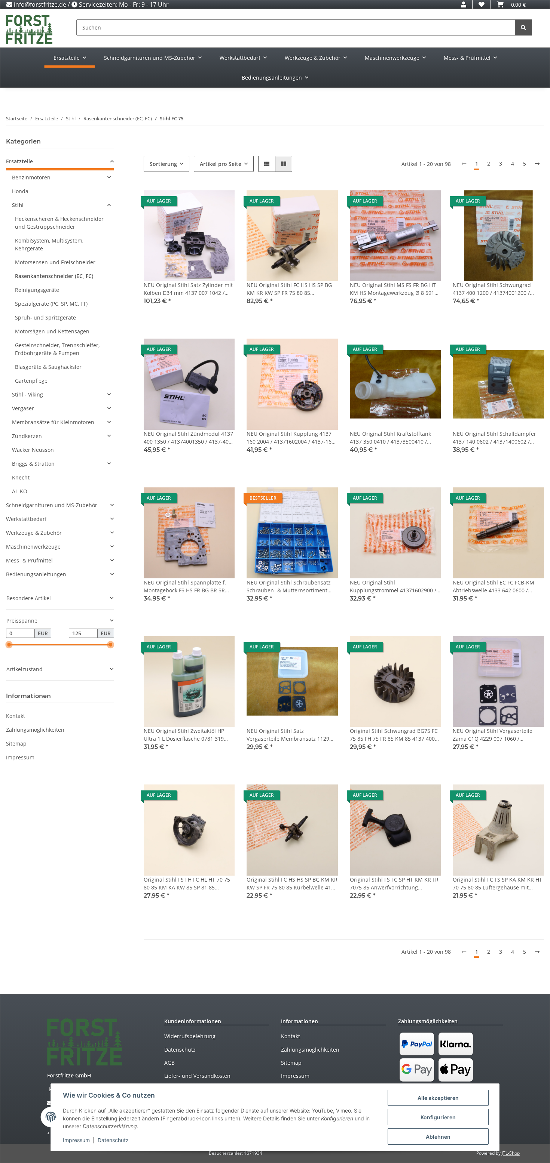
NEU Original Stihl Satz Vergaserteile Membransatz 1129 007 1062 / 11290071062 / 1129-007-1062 (291, 735)
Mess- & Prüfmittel (29, 560)
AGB (169, 1062)
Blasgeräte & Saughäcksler (48, 366)
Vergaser (23, 408)
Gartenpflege (31, 380)
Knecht (21, 477)
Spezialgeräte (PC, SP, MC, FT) (51, 303)
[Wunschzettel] (482, 4)
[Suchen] (523, 27)
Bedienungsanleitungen (36, 574)
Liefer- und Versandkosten (197, 1075)
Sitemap (16, 743)
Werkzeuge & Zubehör (34, 532)
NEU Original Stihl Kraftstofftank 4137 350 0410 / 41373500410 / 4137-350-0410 (390, 437)
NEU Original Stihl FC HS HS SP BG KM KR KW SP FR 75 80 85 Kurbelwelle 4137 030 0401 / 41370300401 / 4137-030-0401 (289, 289)
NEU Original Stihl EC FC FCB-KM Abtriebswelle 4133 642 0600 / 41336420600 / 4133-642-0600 (493, 586)
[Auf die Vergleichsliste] (202, 203)
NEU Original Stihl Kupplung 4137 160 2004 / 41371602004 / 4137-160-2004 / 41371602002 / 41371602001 (291, 437)
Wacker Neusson (33, 449)
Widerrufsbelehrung (190, 1036)
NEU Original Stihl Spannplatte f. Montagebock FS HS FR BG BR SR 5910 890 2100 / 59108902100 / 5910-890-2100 (185, 586)
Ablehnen (438, 1136)
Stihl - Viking (27, 394)
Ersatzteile (19, 161)
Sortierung (163, 163)
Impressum (20, 757)
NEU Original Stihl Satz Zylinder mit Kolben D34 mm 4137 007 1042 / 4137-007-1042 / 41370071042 (188, 289)
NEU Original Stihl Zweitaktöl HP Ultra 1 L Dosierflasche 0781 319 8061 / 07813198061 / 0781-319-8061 (184, 735)
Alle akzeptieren (438, 1098)
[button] (463, 4)
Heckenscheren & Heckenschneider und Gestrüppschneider (59, 222)
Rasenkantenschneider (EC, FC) (54, 276)
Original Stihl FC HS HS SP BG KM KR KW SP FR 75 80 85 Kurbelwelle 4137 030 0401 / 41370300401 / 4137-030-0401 (292, 883)
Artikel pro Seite (220, 163)
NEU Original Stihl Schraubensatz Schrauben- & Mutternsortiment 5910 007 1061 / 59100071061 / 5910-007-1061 (289, 586)
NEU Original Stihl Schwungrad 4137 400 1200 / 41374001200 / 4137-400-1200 (492, 289)
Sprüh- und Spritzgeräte (45, 317)
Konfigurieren (438, 1117)
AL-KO (19, 491)
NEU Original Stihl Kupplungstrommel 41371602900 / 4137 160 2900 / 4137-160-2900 (393, 586)
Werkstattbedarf (26, 518)
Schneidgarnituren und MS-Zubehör (51, 505)
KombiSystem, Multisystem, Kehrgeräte (49, 244)
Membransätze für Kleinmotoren (53, 422)
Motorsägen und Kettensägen (52, 331)
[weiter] (537, 163)
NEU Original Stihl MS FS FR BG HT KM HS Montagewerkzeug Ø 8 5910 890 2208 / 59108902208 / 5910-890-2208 (395, 289)
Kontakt (15, 715)
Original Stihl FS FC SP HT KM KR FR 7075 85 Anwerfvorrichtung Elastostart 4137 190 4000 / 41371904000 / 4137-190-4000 (394, 883)
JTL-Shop (511, 1153)
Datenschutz (180, 1049)
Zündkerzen (27, 435)
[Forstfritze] (29, 29)
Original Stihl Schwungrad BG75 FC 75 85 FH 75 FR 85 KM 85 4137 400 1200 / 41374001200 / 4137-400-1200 (394, 735)
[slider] (9, 645)
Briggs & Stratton (33, 463)
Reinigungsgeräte (37, 289)
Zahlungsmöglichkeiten (35, 729)
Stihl (18, 205)
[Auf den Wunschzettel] (222, 203)
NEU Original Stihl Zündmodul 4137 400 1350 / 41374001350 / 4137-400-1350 (188, 437)
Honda (20, 191)
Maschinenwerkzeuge (33, 546)
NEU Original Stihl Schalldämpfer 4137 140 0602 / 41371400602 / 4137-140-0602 (494, 437)
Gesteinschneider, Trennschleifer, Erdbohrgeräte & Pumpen (57, 349)
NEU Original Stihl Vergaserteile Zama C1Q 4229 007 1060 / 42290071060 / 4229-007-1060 (492, 735)
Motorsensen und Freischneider (55, 262)
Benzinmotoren (31, 177)
